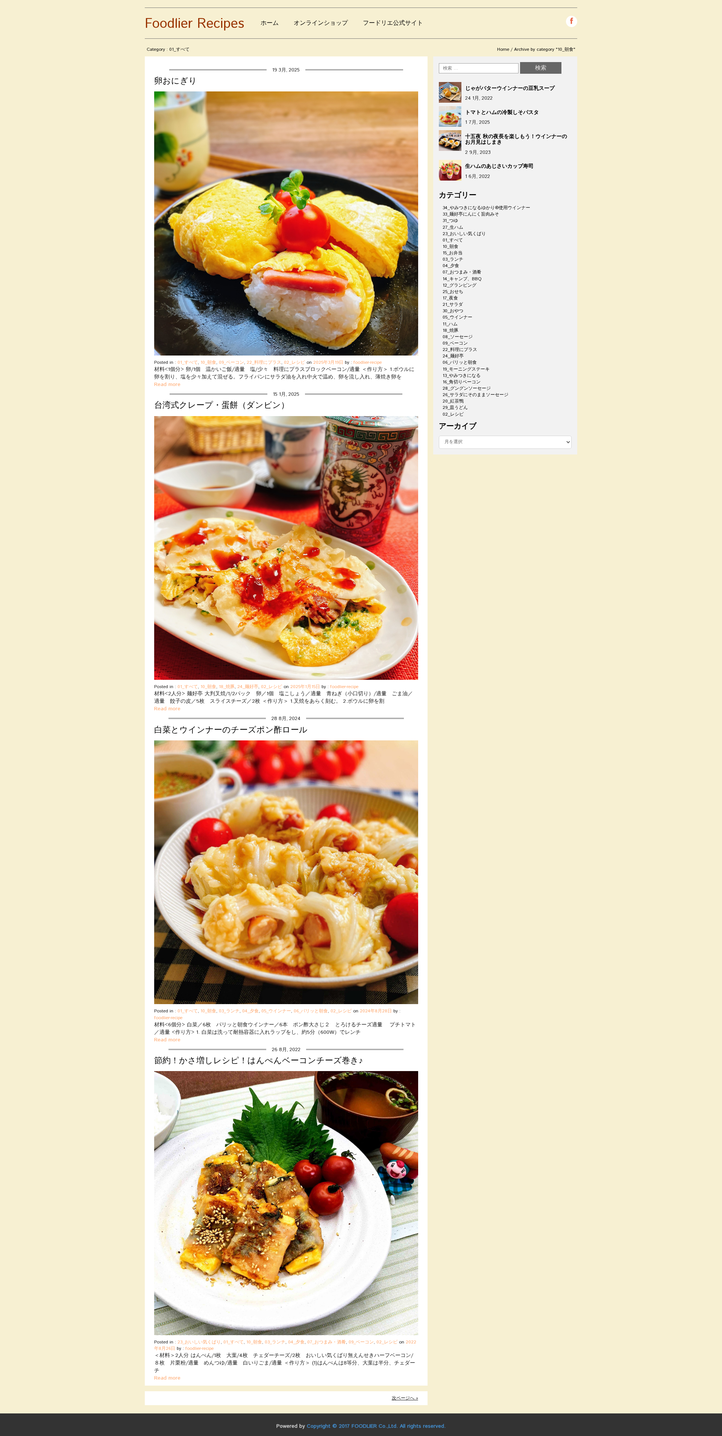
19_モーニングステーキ (466, 369)
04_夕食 (250, 1011)
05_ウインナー (276, 1011)
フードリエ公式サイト (393, 23)
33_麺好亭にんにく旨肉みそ (471, 214)
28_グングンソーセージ (467, 388)
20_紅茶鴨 (453, 401)
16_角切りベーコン (462, 382)
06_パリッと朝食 (311, 1011)
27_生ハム (453, 227)
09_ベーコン (231, 362)
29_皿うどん (455, 407)
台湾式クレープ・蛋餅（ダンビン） (221, 406)
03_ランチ (229, 1011)
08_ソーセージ (458, 337)
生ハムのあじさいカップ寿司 (499, 166)
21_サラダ (453, 304)
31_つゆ (450, 220)
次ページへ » (405, 1398)
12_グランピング (459, 285)
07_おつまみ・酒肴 (326, 1342)
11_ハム (450, 324)
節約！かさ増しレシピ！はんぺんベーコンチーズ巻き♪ (258, 1061)
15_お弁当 (453, 253)
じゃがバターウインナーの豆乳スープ (510, 88)
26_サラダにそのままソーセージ (475, 395)
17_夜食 (450, 298)
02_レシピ (294, 362)
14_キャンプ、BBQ (462, 279)
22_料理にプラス (264, 362)
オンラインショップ (321, 23)
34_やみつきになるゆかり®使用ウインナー (486, 208)
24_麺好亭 (247, 687)
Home (503, 49)
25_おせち (453, 292)
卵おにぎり (175, 81)
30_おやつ (453, 311)
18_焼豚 (227, 687)
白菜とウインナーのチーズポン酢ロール (231, 730)
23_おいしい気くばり (199, 1342)
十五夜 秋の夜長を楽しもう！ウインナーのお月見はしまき (516, 139)
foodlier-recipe (367, 362)
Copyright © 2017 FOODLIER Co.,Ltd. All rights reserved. (376, 1426)
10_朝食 (208, 362)
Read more (167, 384)
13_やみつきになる (462, 375)
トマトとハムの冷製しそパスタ (502, 112)
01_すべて (187, 362)
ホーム (270, 23)
